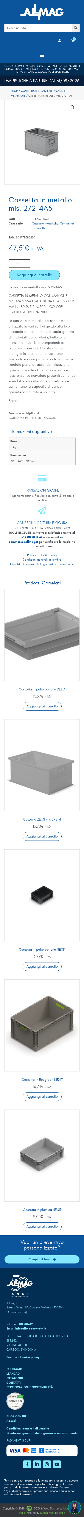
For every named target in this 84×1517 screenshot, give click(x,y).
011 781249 (26, 1324)
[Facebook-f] (27, 1464)
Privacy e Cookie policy (42, 555)
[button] (42, 54)
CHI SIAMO (14, 1369)
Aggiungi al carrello (34, 274)
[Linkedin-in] (37, 1464)
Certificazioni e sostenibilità (29, 1387)
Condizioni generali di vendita (42, 559)
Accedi (11, 1421)
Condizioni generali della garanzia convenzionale (42, 564)
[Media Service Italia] (29, 1508)
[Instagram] (47, 1464)
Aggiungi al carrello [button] (42, 706)
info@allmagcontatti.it (30, 1328)
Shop (14, 91)
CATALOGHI (14, 1378)
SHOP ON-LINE (16, 1416)
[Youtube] (57, 1464)
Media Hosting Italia (52, 1512)
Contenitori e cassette (37, 91)
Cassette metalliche (45, 223)
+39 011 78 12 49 (32, 537)
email (75, 69)
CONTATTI (13, 1383)
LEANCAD (13, 1374)
